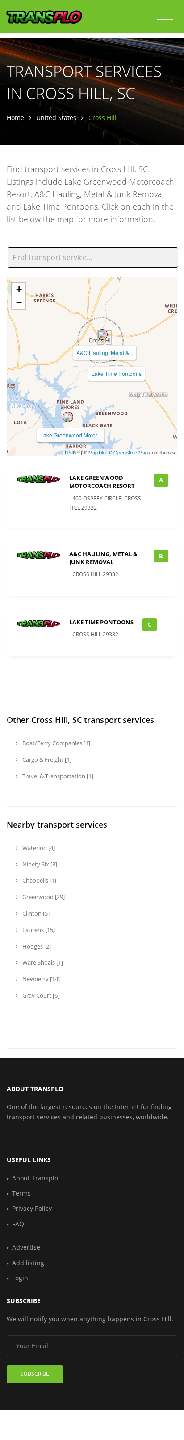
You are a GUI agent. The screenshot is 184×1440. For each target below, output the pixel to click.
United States (56, 117)
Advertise (26, 1247)
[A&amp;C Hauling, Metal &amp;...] (102, 334)
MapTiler (97, 452)
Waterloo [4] (38, 848)
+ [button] (19, 289)
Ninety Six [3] (39, 864)
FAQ (18, 1224)
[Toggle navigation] (165, 19)
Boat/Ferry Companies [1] (55, 743)
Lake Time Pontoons (117, 373)
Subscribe (35, 1374)
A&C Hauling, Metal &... (104, 352)
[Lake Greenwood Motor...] (68, 417)
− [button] (19, 302)
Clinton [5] (35, 913)
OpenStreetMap (130, 452)
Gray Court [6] (40, 995)
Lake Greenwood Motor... (70, 435)
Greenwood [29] (43, 897)
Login (20, 1278)
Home (15, 117)
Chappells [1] (38, 880)
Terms (21, 1193)
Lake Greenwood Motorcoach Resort (102, 482)
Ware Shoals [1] (42, 962)
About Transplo (35, 1178)
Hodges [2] (36, 946)
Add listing (28, 1262)
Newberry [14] (40, 979)
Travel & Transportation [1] (57, 776)
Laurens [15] (38, 930)
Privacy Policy (32, 1208)
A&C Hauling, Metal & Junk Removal (103, 558)
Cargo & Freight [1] (46, 759)
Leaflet (72, 452)
